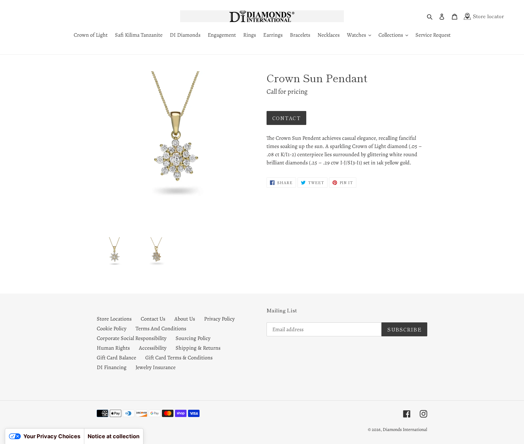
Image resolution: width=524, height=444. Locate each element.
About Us (184, 318)
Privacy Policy (219, 318)
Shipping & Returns (198, 348)
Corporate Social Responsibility (131, 338)
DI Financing (111, 367)
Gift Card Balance (116, 357)
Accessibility (152, 348)
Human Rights (113, 348)
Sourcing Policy (193, 338)
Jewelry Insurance (156, 367)
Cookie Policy (111, 328)
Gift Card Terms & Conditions (179, 357)
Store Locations (114, 318)
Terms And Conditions (161, 328)
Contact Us (153, 318)
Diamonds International (405, 429)
